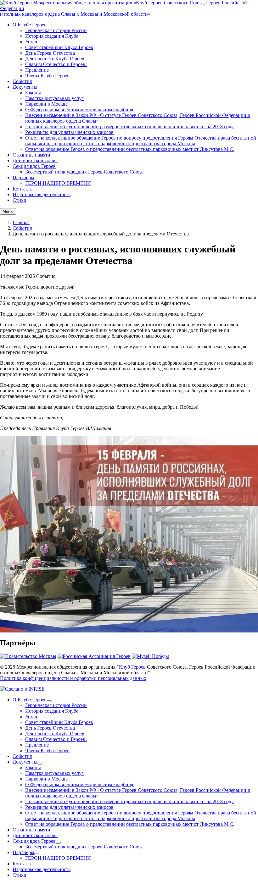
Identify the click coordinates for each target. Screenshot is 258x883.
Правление (37, 70)
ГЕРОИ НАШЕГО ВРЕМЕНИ (58, 183)
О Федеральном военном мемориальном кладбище (79, 109)
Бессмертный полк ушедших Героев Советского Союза (84, 171)
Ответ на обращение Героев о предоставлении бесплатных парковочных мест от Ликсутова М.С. (129, 149)
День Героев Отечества (50, 53)
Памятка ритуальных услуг (54, 98)
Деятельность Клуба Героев (54, 58)
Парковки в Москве (46, 104)
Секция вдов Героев (34, 166)
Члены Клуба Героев (47, 75)
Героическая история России (56, 30)
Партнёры (23, 177)
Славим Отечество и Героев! (56, 64)
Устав (31, 41)
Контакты (23, 188)
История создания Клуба (51, 36)
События (22, 81)
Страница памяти (31, 154)
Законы (33, 92)
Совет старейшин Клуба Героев (59, 47)
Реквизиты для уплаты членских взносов (69, 132)
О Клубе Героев (30, 24)
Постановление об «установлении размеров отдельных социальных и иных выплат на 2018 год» (129, 126)
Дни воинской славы (35, 160)
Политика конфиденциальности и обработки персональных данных (73, 678)
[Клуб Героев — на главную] (16, 2)
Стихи (19, 200)
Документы (25, 87)
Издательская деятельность (41, 194)
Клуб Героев (132, 667)
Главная (21, 222)
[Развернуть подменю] (49, 701)
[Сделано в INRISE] (22, 689)
